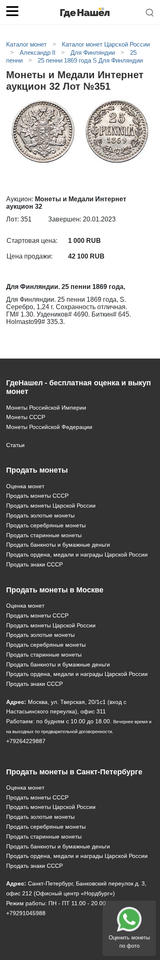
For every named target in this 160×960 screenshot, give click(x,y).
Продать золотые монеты (40, 515)
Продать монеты (37, 470)
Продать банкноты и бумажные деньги (58, 544)
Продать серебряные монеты (46, 525)
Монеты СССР (25, 417)
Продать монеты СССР (37, 495)
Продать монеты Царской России (51, 505)
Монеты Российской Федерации (49, 427)
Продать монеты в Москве (54, 590)
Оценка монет (25, 486)
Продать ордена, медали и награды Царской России (77, 554)
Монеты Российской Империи (46, 407)
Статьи (15, 445)
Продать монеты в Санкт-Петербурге (74, 772)
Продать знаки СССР (34, 564)
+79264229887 (26, 741)
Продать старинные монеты (44, 535)
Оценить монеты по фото (129, 941)
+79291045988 (26, 913)
